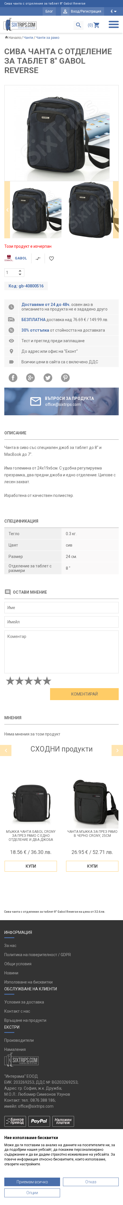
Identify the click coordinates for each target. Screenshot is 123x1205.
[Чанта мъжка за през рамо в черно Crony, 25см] (92, 802)
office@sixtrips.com (35, 1106)
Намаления (15, 1049)
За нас (10, 945)
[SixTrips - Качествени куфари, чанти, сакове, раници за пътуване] (20, 24)
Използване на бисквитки (28, 982)
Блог (49, 11)
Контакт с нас (17, 1011)
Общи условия (17, 964)
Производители (19, 1040)
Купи (31, 866)
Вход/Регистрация (86, 11)
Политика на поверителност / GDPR (37, 954)
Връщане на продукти (25, 1020)
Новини (11, 973)
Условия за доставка (24, 1002)
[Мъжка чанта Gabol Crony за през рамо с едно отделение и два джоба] (31, 802)
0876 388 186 (42, 1100)
